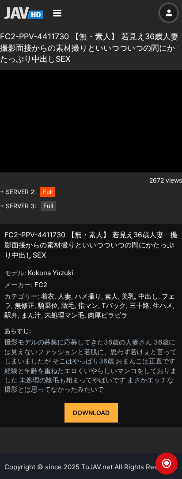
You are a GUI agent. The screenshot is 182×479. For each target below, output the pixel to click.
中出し (148, 296)
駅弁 (11, 315)
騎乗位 (48, 305)
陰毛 (68, 305)
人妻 (64, 296)
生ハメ (163, 305)
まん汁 (31, 315)
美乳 (128, 296)
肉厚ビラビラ (108, 315)
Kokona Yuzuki (50, 273)
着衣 (47, 296)
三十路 (139, 305)
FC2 (40, 285)
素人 (111, 296)
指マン (88, 305)
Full (48, 191)
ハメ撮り (88, 296)
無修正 (24, 305)
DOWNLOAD (91, 412)
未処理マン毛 (64, 315)
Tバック (114, 305)
